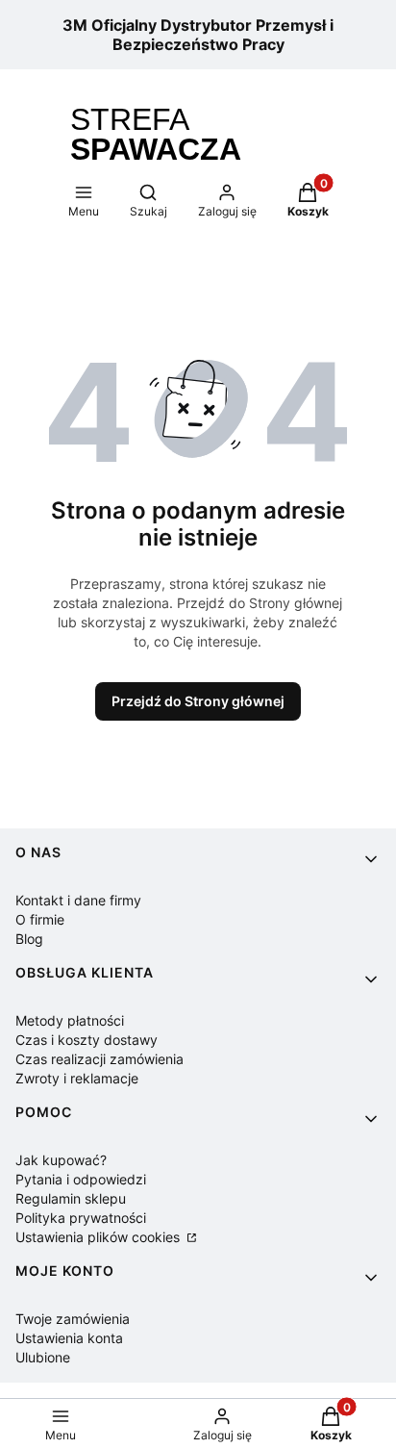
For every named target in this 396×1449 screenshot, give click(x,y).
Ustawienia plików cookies (99, 1237)
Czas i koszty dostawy (86, 1039)
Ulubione (42, 1357)
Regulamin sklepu (70, 1198)
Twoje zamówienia (72, 1318)
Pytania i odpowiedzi (80, 1179)
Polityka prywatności (80, 1217)
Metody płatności (69, 1020)
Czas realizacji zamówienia (99, 1059)
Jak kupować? (61, 1160)
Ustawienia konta (69, 1338)
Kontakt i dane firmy (78, 900)
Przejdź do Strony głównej (198, 701)
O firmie (39, 919)
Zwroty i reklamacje (76, 1078)
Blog (29, 938)
